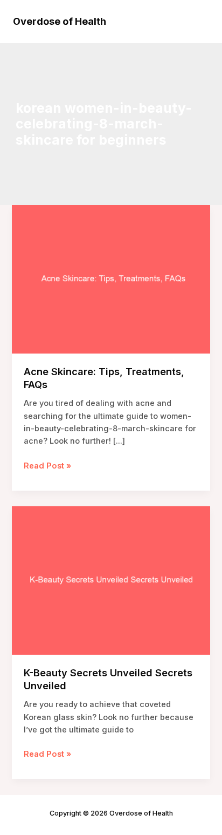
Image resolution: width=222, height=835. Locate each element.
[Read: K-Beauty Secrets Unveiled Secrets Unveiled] (111, 580)
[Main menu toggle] (197, 21)
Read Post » (47, 465)
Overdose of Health (59, 21)
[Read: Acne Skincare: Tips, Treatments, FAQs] (111, 279)
